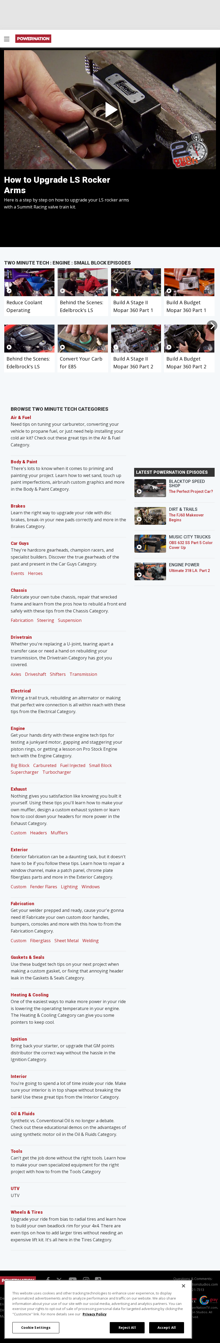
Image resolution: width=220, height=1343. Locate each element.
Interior (19, 1076)
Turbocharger (56, 772)
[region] (98, 1309)
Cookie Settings (36, 1327)
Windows (91, 887)
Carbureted (44, 765)
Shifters (58, 674)
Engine (18, 728)
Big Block (20, 765)
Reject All (127, 1327)
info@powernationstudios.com (193, 1284)
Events (17, 573)
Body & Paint (24, 461)
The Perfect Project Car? (191, 491)
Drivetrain (21, 637)
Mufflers (59, 833)
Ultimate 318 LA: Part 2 (189, 570)
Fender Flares (43, 887)
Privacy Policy (95, 1314)
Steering (45, 620)
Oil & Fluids (23, 1113)
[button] (6, 39)
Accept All (166, 1327)
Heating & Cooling (30, 994)
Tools (16, 1151)
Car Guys (20, 543)
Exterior (19, 849)
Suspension (70, 620)
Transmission (83, 674)
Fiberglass (40, 941)
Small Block (100, 765)
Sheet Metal (66, 941)
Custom (18, 833)
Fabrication (22, 620)
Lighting (69, 887)
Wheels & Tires (27, 1212)
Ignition (19, 1039)
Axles (16, 674)
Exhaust (19, 789)
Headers (38, 833)
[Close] (183, 1286)
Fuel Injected (72, 765)
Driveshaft (35, 674)
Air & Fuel (21, 417)
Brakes (18, 506)
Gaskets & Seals (27, 957)
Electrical (21, 690)
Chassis (19, 590)
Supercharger (25, 772)
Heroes (35, 573)
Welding (90, 941)
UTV (15, 1188)
